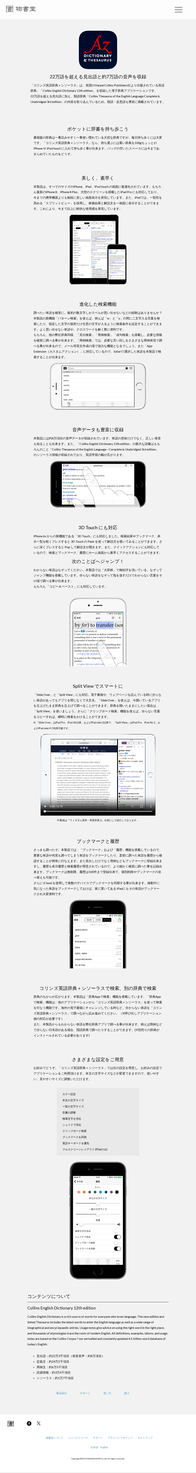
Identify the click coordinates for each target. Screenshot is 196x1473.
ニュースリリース (78, 1437)
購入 (127, 1393)
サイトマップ (145, 1437)
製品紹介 (61, 1393)
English (104, 1447)
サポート (85, 1393)
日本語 (94, 1447)
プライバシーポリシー (120, 1437)
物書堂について (54, 1437)
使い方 (107, 1393)
